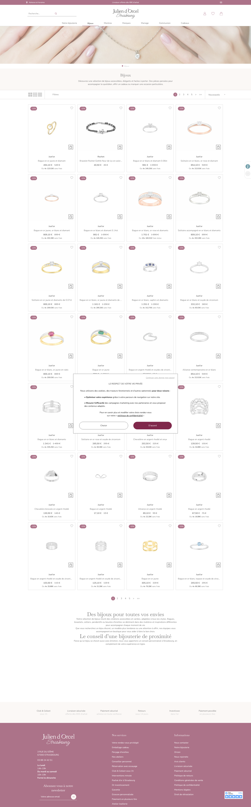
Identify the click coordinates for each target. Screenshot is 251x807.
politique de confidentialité (130, 415)
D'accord (153, 425)
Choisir (103, 425)
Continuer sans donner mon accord (160, 377)
